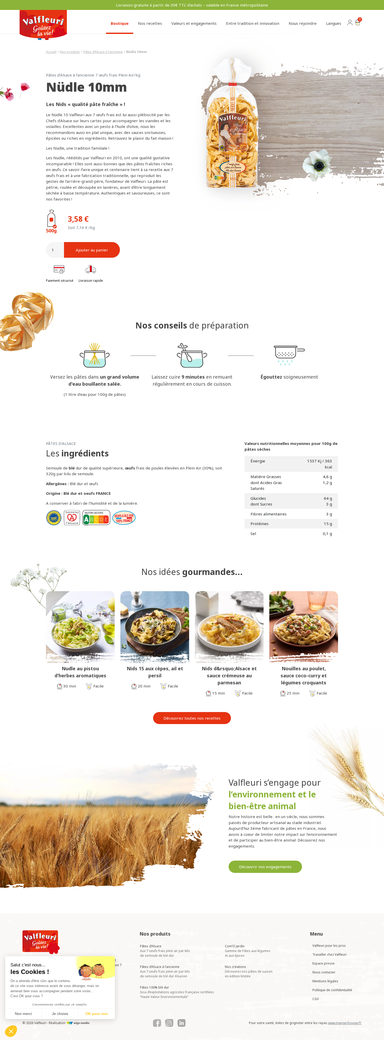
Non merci (23, 1014)
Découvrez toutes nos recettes (192, 718)
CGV (315, 999)
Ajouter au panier (92, 249)
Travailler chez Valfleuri (329, 954)
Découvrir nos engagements (265, 866)
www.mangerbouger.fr (345, 1023)
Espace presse (323, 963)
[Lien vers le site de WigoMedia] (77, 1023)
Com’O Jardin (247, 951)
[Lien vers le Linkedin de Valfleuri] (181, 1023)
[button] (11, 1031)
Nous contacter (323, 972)
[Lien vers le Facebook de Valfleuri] (157, 1023)
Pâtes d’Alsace (165, 951)
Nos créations (248, 971)
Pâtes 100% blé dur (177, 992)
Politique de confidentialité (332, 990)
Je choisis (60, 1014)
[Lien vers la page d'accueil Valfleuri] (41, 942)
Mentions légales (325, 981)
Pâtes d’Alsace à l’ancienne (165, 971)
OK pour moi (96, 1014)
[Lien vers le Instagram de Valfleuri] (169, 1023)
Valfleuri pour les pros (329, 945)
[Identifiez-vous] (350, 24)
